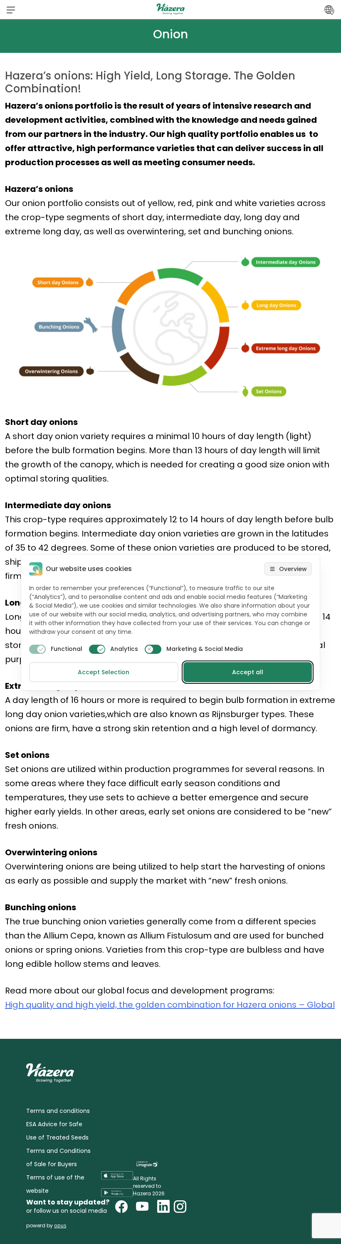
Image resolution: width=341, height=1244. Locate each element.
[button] (11, 10)
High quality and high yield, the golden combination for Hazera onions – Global (170, 1005)
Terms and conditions (58, 1111)
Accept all (247, 672)
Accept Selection (103, 672)
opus (60, 1225)
